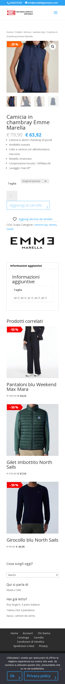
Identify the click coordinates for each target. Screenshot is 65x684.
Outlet (18, 32)
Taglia (12, 183)
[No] (60, 669)
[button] (52, 46)
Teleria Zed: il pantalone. (20, 610)
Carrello (39, 637)
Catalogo (23, 637)
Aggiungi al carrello (25, 205)
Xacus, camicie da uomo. (21, 615)
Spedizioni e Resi (23, 646)
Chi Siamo (44, 633)
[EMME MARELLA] (32, 243)
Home (9, 32)
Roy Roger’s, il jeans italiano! (23, 604)
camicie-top (39, 32)
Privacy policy (39, 676)
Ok (12, 676)
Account (28, 633)
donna (27, 32)
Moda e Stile (13, 590)
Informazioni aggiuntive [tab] (26, 265)
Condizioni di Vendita (30, 641)
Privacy (43, 646)
